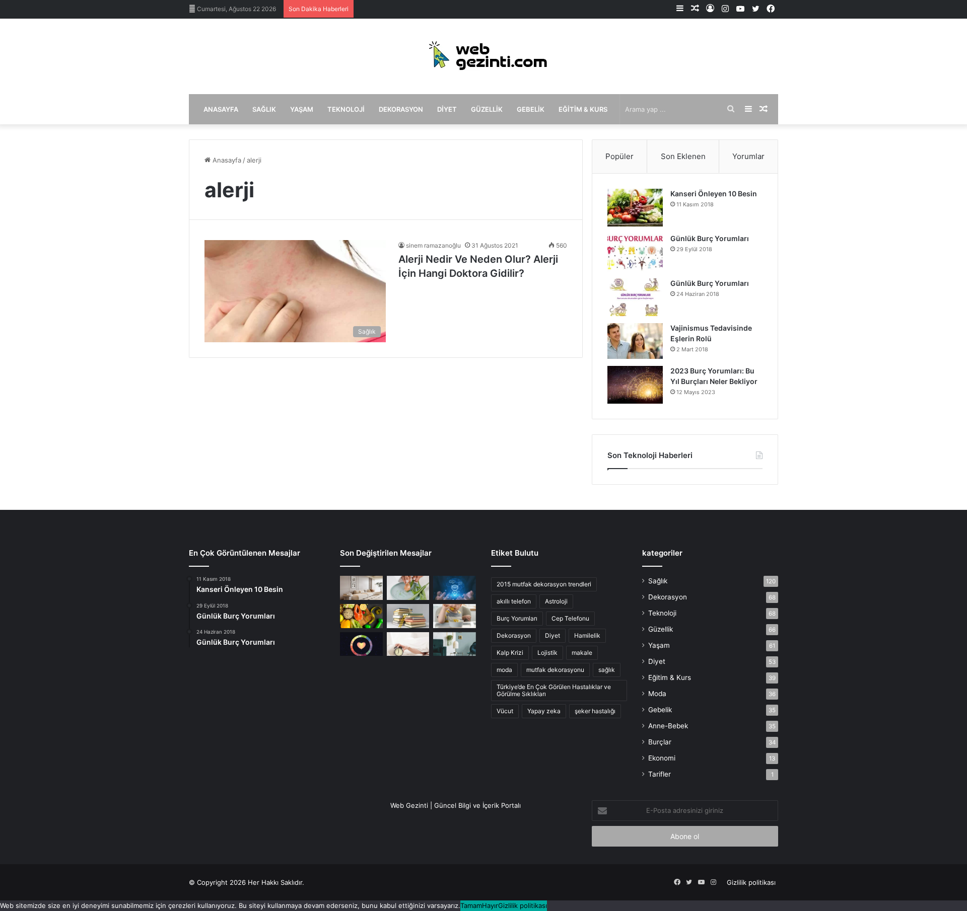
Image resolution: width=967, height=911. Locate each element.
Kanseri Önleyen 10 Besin (713, 193)
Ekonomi (661, 758)
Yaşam (301, 109)
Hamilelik (587, 635)
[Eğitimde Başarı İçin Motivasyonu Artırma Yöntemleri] (408, 616)
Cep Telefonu (570, 618)
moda (504, 669)
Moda (657, 694)
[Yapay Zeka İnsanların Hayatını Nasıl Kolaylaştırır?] (454, 588)
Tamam (471, 905)
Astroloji (556, 601)
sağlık (606, 669)
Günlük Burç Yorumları (709, 238)
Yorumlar (748, 156)
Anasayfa (220, 109)
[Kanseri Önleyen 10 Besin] (635, 207)
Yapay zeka (544, 711)
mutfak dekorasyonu (555, 669)
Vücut (505, 711)
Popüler (619, 156)
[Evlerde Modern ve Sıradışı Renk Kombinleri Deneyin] (454, 644)
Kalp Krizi (510, 652)
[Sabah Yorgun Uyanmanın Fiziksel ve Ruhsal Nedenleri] (408, 644)
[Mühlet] (483, 56)
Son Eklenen (683, 156)
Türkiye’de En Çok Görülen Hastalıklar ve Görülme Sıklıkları (554, 690)
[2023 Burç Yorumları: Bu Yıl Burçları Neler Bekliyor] (635, 385)
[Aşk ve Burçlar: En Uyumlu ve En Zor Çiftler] (361, 644)
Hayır (490, 905)
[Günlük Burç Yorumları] (635, 252)
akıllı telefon (514, 601)
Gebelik (530, 109)
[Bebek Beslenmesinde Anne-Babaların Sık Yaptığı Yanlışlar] (454, 616)
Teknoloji (346, 109)
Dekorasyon (401, 109)
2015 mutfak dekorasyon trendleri (544, 584)
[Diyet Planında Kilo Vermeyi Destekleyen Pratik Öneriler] (361, 616)
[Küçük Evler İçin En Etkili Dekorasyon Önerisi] (361, 588)
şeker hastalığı (595, 711)
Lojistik (547, 652)
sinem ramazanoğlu (433, 245)
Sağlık (264, 109)
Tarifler (659, 774)
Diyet (447, 109)
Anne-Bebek (668, 726)
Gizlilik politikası (751, 882)
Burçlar (659, 742)
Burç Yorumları (517, 618)
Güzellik (487, 109)
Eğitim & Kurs (583, 109)
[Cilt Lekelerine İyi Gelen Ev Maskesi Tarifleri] (408, 588)
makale (582, 652)
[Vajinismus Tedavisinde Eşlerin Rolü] (635, 341)
